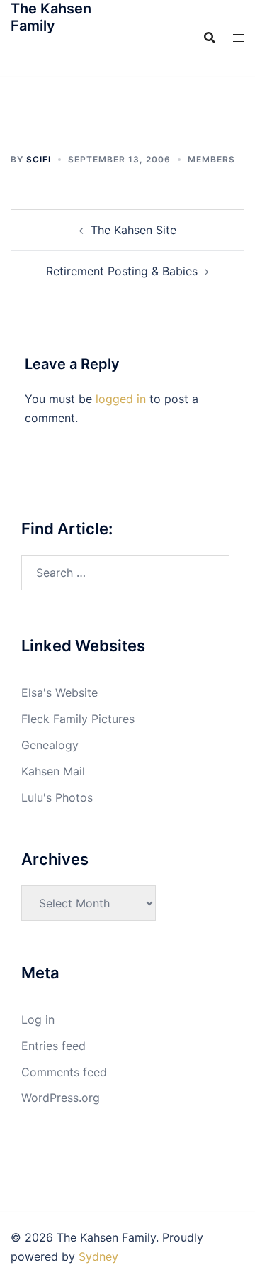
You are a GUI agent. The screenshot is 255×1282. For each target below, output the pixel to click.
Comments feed (64, 1072)
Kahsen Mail (53, 771)
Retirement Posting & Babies (122, 271)
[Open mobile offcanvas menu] (238, 38)
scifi (38, 159)
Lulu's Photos (57, 797)
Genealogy (50, 745)
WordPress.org (60, 1097)
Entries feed (53, 1046)
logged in (121, 399)
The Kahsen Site (133, 230)
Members (211, 159)
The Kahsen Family (51, 17)
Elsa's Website (59, 692)
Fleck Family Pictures (78, 719)
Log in (38, 1019)
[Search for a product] (209, 37)
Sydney (98, 1256)
